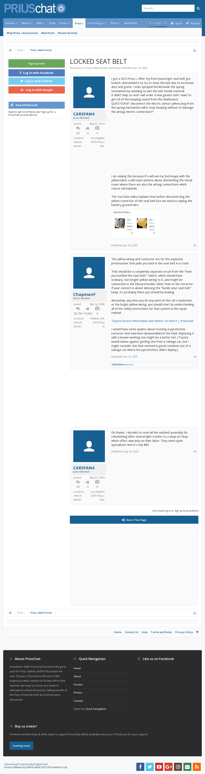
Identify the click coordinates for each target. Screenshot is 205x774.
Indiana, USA (97, 318)
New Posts (48, 33)
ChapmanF (84, 294)
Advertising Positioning (17, 764)
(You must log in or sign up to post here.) (175, 510)
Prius (114, 23)
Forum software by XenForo (36, 767)
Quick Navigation (96, 709)
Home (118, 632)
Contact (78, 701)
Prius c (79, 23)
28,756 (78, 313)
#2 (195, 356)
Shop (52, 23)
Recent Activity (67, 33)
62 (78, 133)
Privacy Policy (184, 632)
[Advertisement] (153, 142)
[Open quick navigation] (194, 50)
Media (26, 23)
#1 (195, 245)
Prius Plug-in (95, 23)
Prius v (63, 23)
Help (145, 632)
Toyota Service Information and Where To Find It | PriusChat (152, 321)
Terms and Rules (161, 632)
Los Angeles (98, 138)
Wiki (39, 23)
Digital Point (41, 764)
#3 (195, 451)
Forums (10, 23)
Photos (78, 692)
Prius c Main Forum (96, 68)
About (77, 676)
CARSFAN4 (127, 68)
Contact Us (131, 632)
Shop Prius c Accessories (22, 33)
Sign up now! (36, 63)
